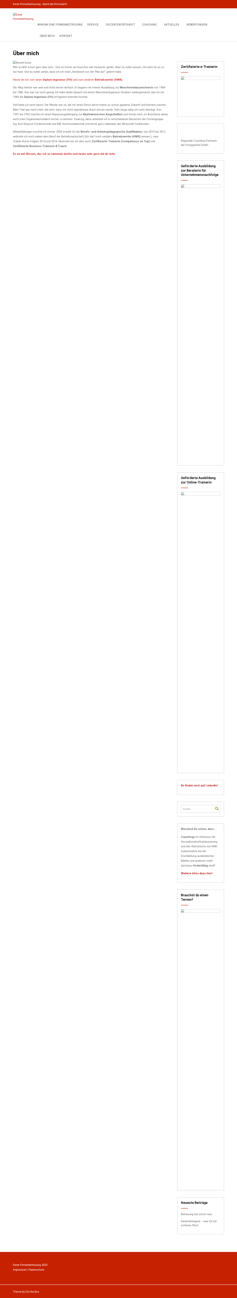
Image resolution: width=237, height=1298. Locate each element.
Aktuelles (171, 24)
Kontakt (65, 35)
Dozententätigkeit (120, 24)
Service (93, 24)
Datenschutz (36, 1269)
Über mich (47, 35)
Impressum (20, 1269)
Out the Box (32, 1291)
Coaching (149, 24)
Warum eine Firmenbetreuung (60, 24)
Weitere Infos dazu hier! (197, 873)
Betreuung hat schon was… (197, 1214)
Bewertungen (197, 24)
